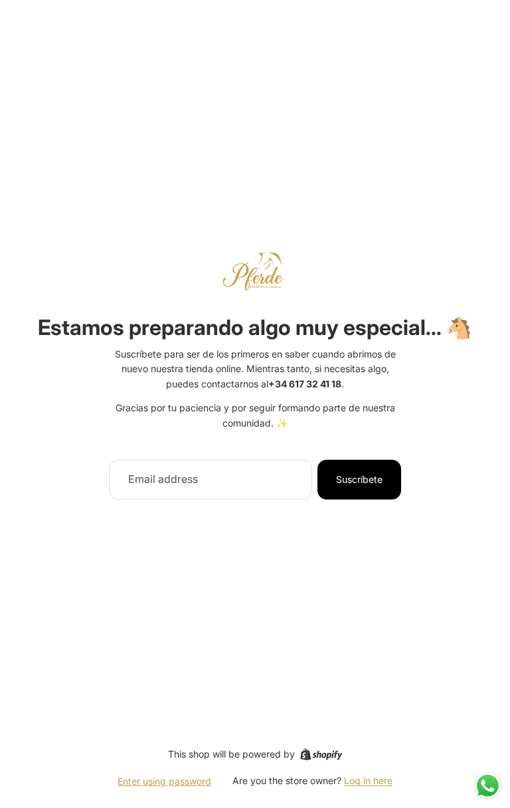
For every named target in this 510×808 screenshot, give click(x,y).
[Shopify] (321, 754)
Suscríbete (359, 479)
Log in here (368, 780)
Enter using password (164, 781)
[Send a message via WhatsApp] (487, 785)
